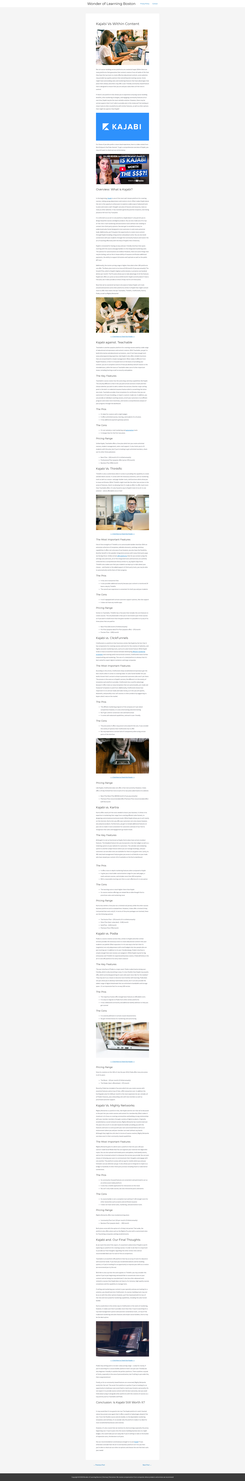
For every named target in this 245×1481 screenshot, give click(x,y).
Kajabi (110, 198)
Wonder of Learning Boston (111, 4)
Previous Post (99, 1465)
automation (130, 430)
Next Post (147, 1465)
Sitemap (105, 1477)
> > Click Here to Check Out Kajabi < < (122, 336)
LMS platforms (122, 556)
